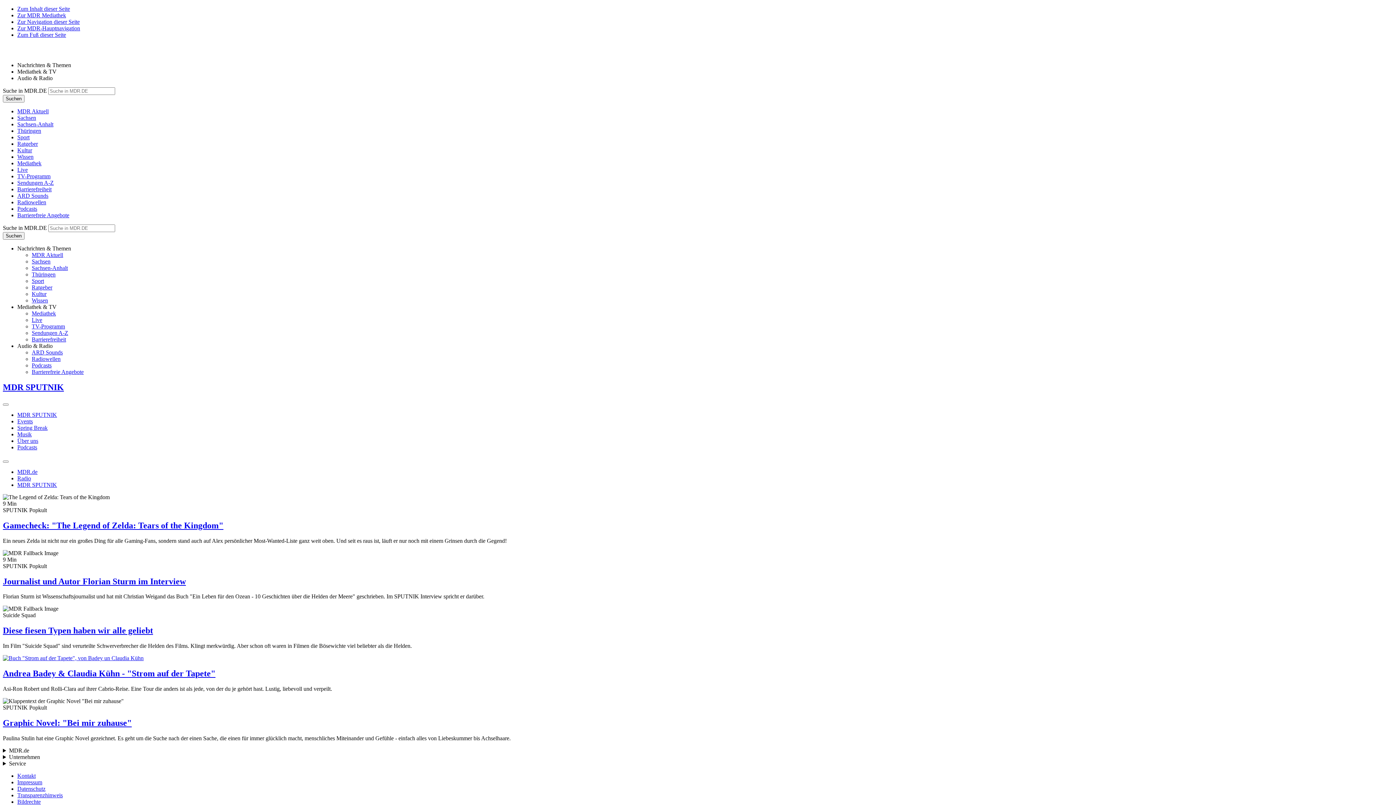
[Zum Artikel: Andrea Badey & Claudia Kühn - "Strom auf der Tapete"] (693, 658)
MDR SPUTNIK (37, 415)
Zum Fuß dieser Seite (41, 35)
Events (25, 421)
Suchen (14, 98)
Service (17, 763)
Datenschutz (31, 789)
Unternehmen (24, 757)
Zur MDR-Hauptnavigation (48, 28)
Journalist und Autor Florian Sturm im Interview (94, 581)
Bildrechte (29, 802)
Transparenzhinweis (40, 795)
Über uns (27, 441)
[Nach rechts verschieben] (6, 405)
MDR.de (27, 472)
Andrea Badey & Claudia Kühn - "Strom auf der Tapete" (109, 673)
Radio (24, 478)
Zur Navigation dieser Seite (48, 22)
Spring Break (32, 428)
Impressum (29, 782)
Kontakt (26, 776)
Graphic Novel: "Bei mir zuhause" (67, 723)
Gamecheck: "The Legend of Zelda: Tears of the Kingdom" (113, 525)
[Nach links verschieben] (6, 462)
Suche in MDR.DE (25, 91)
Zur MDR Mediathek (41, 15)
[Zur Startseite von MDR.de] (18, 53)
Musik (24, 434)
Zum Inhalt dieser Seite (43, 9)
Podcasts (27, 447)
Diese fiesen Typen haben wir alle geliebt (78, 630)
